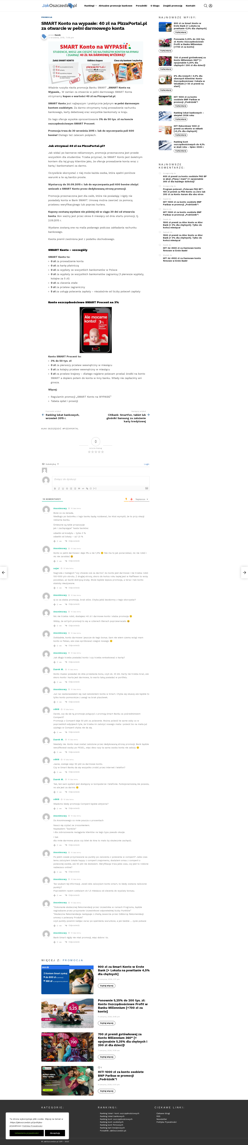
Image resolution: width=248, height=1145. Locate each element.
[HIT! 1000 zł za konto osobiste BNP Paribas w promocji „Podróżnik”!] (67, 1081)
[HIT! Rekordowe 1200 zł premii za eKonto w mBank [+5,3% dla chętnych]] (165, 130)
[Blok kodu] (83, 488)
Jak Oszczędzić (52, 428)
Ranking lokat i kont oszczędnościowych (119, 1113)
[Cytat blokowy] (79, 488)
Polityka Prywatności (32, 1126)
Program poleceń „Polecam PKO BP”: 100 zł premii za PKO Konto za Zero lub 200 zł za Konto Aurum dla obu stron (184, 192)
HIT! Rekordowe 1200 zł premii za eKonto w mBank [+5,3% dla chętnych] (188, 128)
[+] (94, 488)
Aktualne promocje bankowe (115, 5)
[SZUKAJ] (205, 6)
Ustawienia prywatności (27, 1133)
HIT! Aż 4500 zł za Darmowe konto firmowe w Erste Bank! (182, 249)
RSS (158, 1116)
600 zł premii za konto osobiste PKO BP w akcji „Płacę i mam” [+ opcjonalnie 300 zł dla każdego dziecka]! (185, 179)
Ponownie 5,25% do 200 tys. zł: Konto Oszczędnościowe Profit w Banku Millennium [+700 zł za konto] (123, 1006)
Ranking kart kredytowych (112, 1128)
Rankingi (89, 5)
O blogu (155, 5)
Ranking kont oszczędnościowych (116, 1119)
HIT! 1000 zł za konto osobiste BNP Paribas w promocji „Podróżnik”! (121, 1075)
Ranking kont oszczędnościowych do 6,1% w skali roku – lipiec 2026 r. (189, 144)
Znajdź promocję (172, 5)
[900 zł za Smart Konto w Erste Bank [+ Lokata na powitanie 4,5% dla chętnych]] (67, 979)
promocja (73, 960)
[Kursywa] (59, 488)
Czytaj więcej (106, 986)
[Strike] (67, 488)
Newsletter (161, 1119)
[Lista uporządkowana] (71, 488)
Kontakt (190, 5)
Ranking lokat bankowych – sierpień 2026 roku (189, 114)
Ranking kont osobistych (111, 1122)
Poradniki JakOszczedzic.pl (113, 1130)
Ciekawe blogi (163, 1113)
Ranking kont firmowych (111, 1125)
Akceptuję (55, 1133)
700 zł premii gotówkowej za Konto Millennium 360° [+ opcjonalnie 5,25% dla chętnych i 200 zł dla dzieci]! (122, 1039)
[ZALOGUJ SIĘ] (210, 6)
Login (146, 464)
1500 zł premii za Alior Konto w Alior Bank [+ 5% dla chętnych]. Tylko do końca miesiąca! (183, 225)
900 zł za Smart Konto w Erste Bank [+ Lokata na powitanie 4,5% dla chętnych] (124, 970)
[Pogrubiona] (55, 488)
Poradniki (141, 5)
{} (91, 488)
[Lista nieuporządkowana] (75, 488)
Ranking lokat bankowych (112, 1116)
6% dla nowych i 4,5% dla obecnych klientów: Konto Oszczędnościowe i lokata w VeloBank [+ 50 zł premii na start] (189, 81)
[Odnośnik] (87, 488)
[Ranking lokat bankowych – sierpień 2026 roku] (165, 116)
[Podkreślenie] (63, 488)
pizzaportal (71, 428)
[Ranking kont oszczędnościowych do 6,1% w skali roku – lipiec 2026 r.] (165, 145)
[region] (37, 1125)
